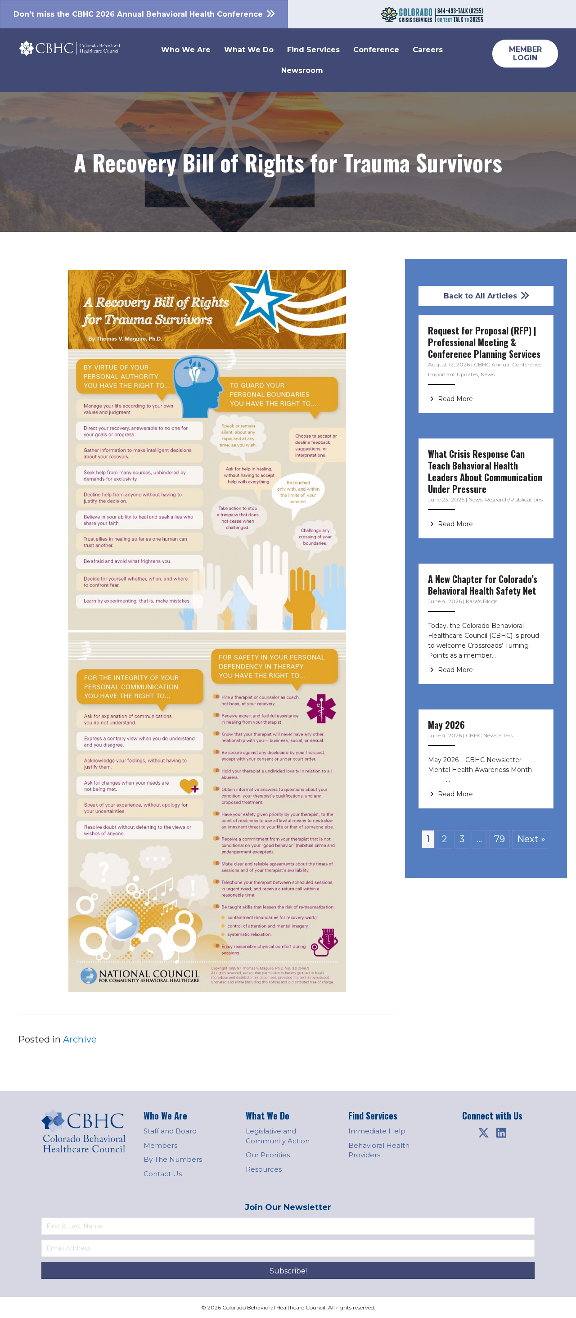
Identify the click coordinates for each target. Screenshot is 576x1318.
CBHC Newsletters (489, 735)
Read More (454, 399)
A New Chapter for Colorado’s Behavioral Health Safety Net (482, 584)
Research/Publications (514, 499)
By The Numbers (173, 1159)
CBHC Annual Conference (507, 364)
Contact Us (163, 1173)
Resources (264, 1169)
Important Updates (453, 374)
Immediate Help (376, 1131)
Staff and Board (170, 1131)
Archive (80, 1039)
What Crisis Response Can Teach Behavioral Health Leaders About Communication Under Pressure (485, 471)
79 (499, 839)
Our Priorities (268, 1155)
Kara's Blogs (481, 601)
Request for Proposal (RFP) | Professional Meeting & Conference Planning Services (484, 342)
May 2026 (446, 724)
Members (160, 1145)
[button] (483, 1133)
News (488, 374)
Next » (531, 839)
